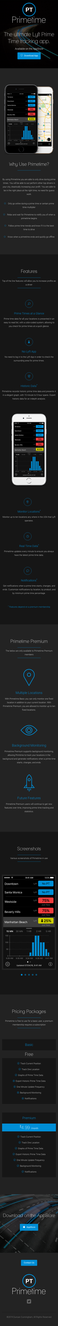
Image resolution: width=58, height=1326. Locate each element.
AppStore (31, 1227)
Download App (31, 55)
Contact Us (29, 1262)
